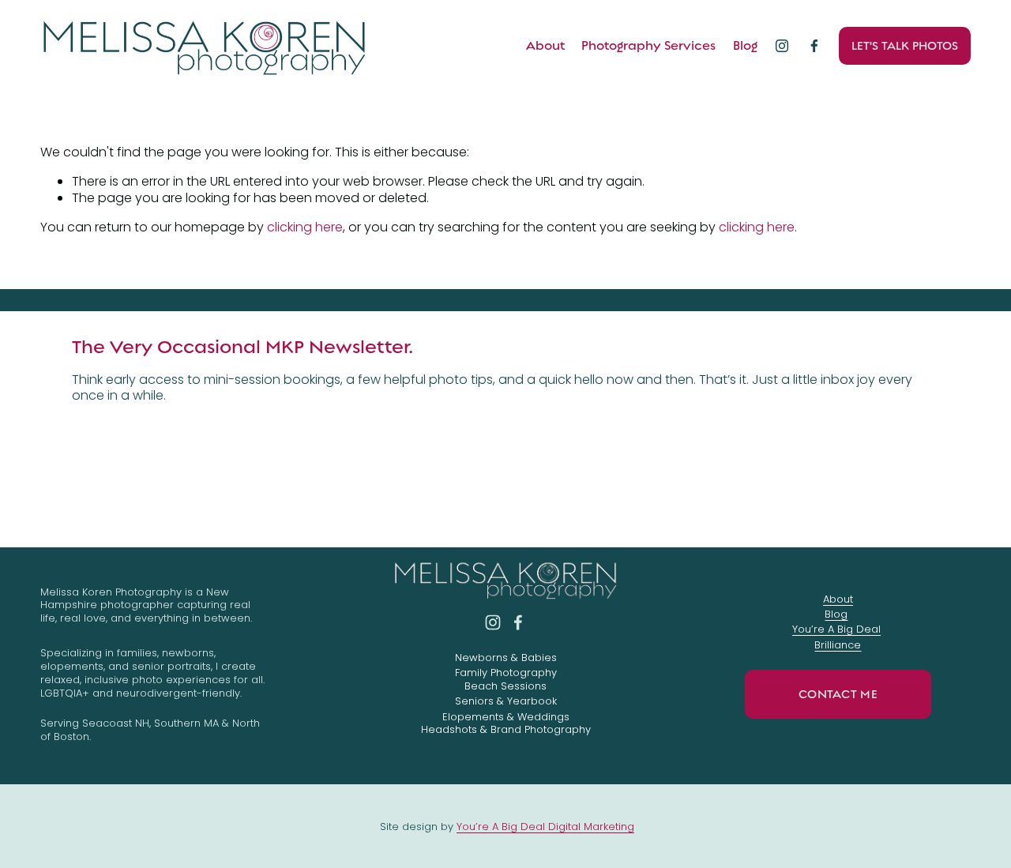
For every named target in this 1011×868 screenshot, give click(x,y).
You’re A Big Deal (836, 630)
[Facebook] (814, 46)
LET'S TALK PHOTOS (904, 45)
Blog (745, 46)
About (545, 46)
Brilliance (837, 645)
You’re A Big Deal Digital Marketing (545, 827)
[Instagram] (782, 46)
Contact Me (838, 694)
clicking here (305, 227)
